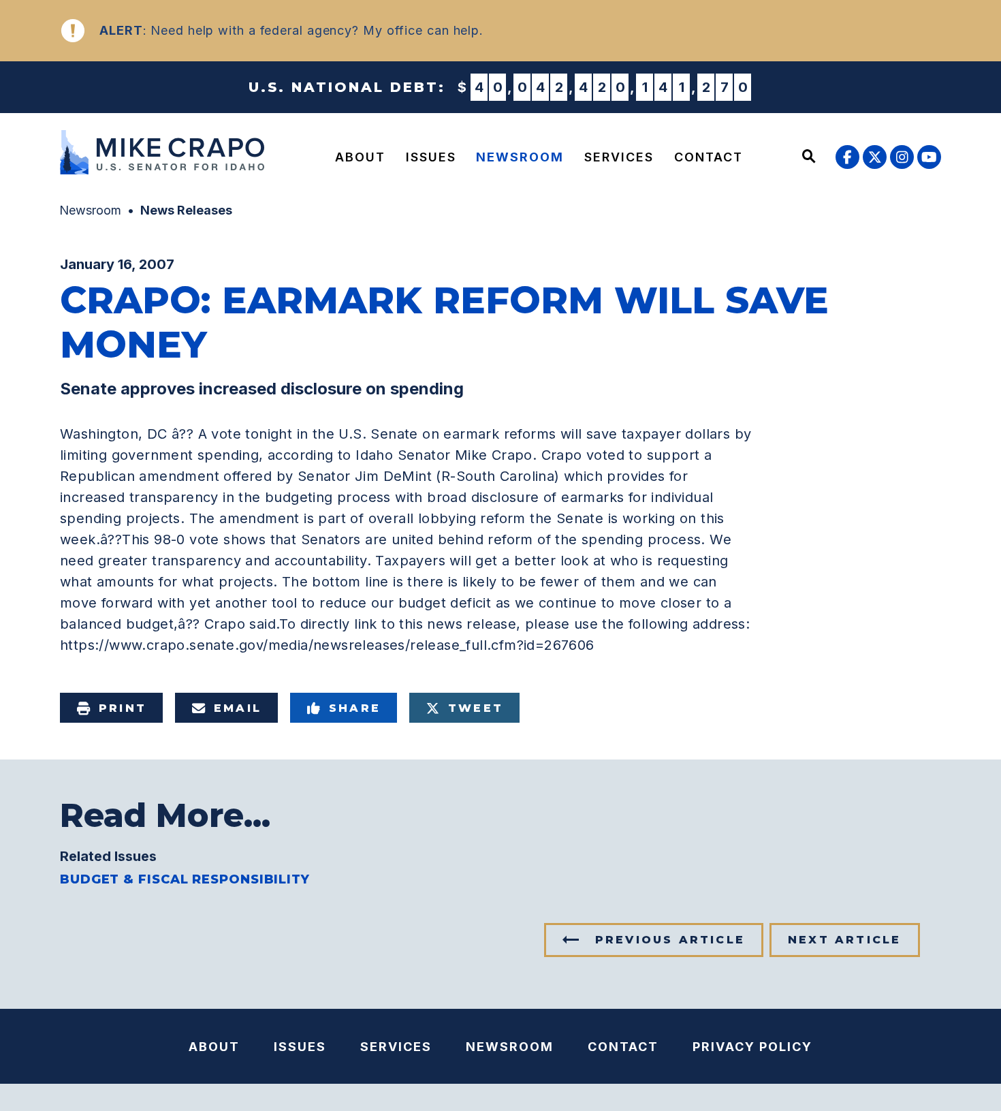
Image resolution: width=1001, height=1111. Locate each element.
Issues (431, 157)
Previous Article (670, 939)
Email (237, 708)
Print (122, 708)
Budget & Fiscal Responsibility (185, 879)
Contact (708, 157)
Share (355, 708)
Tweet (475, 708)
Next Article (844, 939)
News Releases (186, 210)
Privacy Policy (752, 1046)
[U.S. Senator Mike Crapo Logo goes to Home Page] (165, 154)
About (360, 157)
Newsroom (520, 157)
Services (619, 157)
